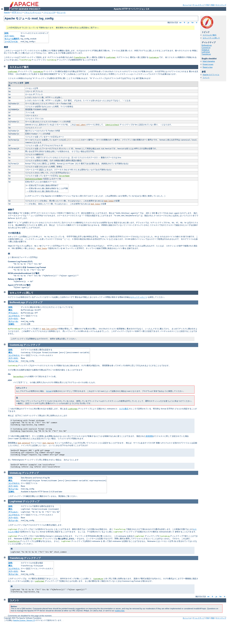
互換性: (11, 324)
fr (184, 22)
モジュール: (13, 321)
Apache (7, 12)
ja (188, 22)
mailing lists (119, 611)
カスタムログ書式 (209, 35)
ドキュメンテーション (32, 12)
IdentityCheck (112, 125)
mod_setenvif (24, 443)
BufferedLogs (207, 45)
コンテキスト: (14, 316)
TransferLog (80, 57)
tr (197, 22)
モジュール (187, 5)
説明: (6, 33)
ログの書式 (123, 409)
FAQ (208, 5)
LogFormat (111, 57)
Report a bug (207, 67)
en (180, 22)
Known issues (208, 64)
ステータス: (9, 36)
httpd (48, 391)
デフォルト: (13, 313)
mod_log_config (49, 329)
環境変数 (149, 436)
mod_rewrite (48, 443)
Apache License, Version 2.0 (24, 620)
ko (192, 22)
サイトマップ (221, 5)
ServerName (64, 176)
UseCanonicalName (33, 179)
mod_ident (81, 125)
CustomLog (154, 57)
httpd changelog (209, 61)
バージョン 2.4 (49, 12)
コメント (206, 78)
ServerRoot (18, 377)
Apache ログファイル (211, 75)
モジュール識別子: (12, 39)
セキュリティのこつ (138, 297)
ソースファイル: (11, 41)
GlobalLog (205, 50)
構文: (10, 310)
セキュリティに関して (211, 38)
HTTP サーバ (17, 12)
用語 (212, 5)
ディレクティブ (199, 5)
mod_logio (109, 201)
